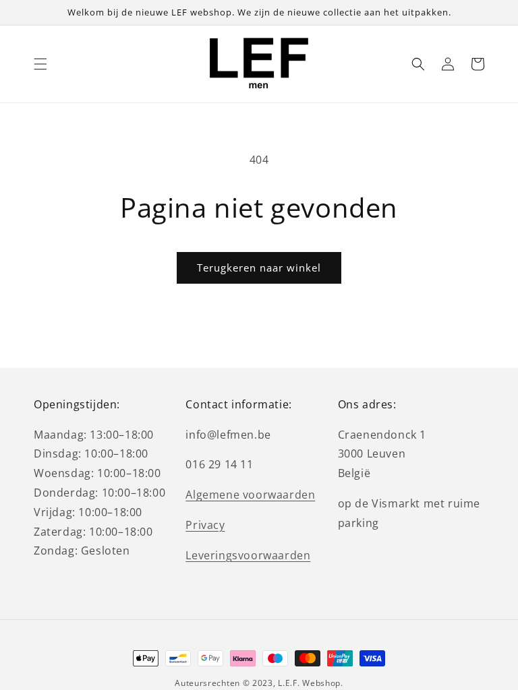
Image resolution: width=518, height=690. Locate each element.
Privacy (205, 525)
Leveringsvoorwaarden (247, 555)
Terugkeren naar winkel (259, 267)
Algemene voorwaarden (250, 494)
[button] (40, 64)
